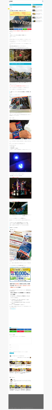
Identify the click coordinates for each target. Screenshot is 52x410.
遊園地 (15, 327)
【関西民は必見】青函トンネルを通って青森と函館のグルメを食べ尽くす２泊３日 (37, 14)
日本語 (11, 7)
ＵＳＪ (17, 327)
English (11, 6)
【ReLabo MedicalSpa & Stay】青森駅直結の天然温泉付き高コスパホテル (39, 21)
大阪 (10, 327)
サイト (10, 349)
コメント (11, 337)
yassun (14, 379)
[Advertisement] (20, 317)
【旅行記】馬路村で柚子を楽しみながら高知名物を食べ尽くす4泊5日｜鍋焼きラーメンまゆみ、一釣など (37, 7)
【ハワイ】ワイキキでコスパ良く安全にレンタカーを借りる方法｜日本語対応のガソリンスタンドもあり (37, 11)
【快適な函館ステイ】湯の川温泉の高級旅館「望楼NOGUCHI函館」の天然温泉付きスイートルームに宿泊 (37, 18)
